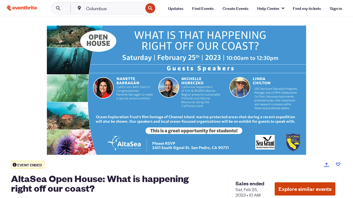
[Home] (22, 8)
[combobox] (114, 8)
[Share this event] (326, 164)
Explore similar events (305, 188)
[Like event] (338, 164)
